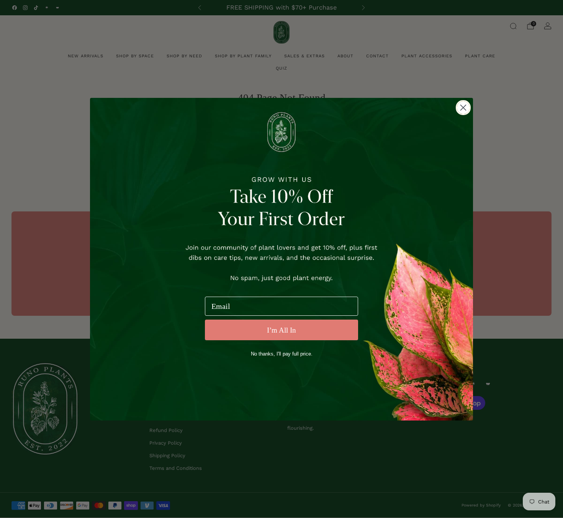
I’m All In (281, 330)
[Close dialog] (463, 107)
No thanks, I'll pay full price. (282, 354)
